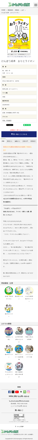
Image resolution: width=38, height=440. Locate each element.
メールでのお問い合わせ (20, 406)
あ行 (22, 10)
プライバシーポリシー (7, 434)
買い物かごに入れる (20, 134)
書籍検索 (10, 10)
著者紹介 (33, 141)
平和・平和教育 (6, 120)
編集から (17, 141)
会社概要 (30, 434)
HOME (3, 10)
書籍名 (17, 10)
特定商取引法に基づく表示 (20, 434)
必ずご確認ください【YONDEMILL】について (19, 54)
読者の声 (25, 141)
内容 (3, 141)
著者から (9, 141)
